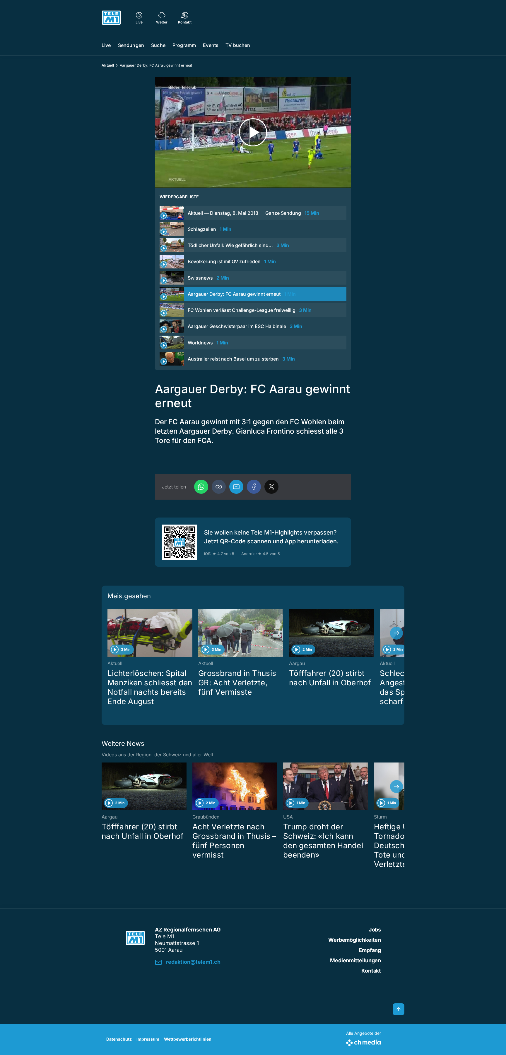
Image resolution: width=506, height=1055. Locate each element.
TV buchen (237, 45)
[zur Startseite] (111, 18)
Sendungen (131, 45)
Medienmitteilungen (355, 960)
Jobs (375, 929)
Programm (184, 45)
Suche (158, 45)
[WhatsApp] (201, 487)
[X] (271, 487)
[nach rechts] (396, 633)
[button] (219, 487)
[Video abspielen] (253, 132)
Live (106, 45)
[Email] (236, 487)
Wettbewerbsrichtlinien (187, 1039)
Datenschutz (119, 1039)
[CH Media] (363, 1041)
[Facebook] (254, 487)
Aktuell (108, 65)
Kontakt (371, 971)
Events (210, 45)
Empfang (370, 950)
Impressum (147, 1039)
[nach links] (109, 633)
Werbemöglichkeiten (354, 940)
